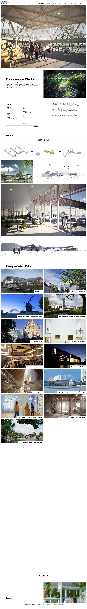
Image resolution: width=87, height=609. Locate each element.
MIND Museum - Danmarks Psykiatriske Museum (30, 417)
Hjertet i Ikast (38, 291)
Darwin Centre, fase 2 (36, 341)
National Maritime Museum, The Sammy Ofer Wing (72, 316)
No (81, 3)
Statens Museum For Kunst (78, 367)
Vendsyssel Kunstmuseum (78, 341)
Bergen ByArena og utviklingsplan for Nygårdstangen (71, 392)
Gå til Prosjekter (42, 575)
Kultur (28, 266)
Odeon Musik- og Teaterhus (78, 291)
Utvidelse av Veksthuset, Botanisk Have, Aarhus (30, 316)
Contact (9, 598)
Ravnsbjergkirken (37, 392)
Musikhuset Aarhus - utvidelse (34, 367)
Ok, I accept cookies (43, 606)
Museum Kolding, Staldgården (77, 417)
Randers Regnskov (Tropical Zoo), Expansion (30, 442)
